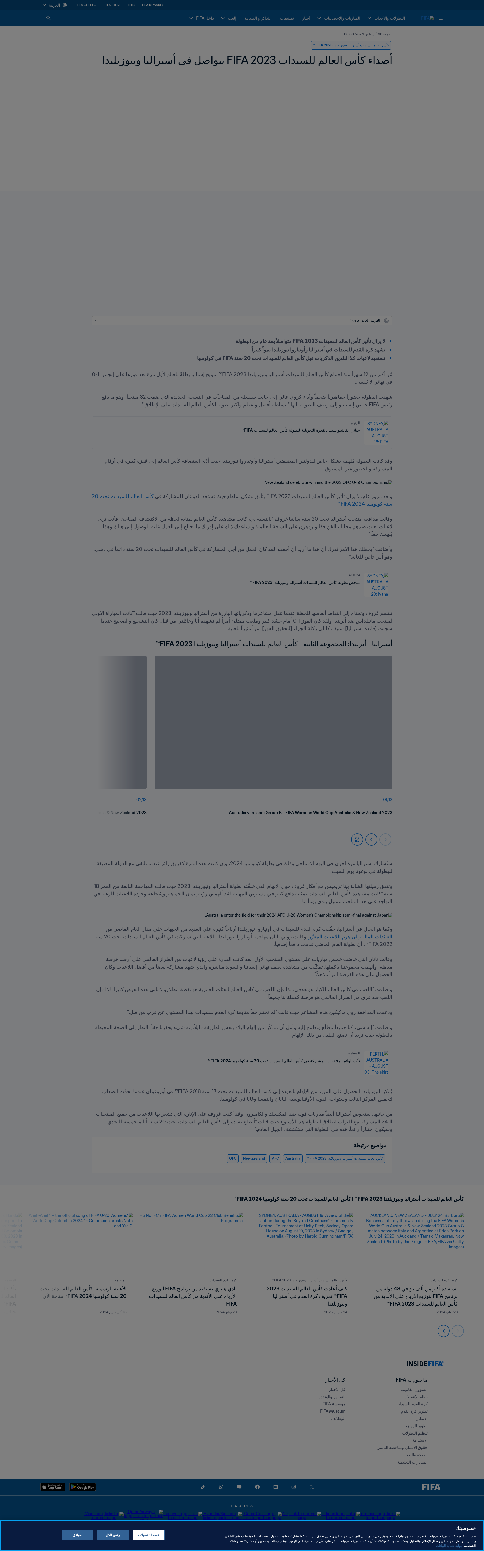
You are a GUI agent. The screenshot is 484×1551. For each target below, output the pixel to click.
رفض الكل (113, 1535)
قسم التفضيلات (148, 1535)
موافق (77, 1535)
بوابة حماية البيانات (449, 1546)
